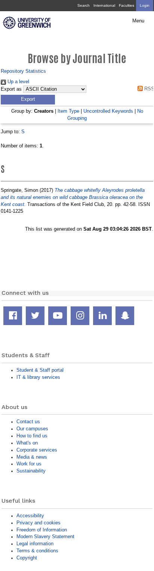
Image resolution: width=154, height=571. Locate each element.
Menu (138, 21)
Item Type (68, 111)
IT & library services (38, 377)
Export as (11, 89)
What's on (27, 443)
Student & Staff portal (40, 370)
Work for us (28, 464)
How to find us (31, 436)
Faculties (126, 5)
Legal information (34, 543)
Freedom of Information (41, 530)
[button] (28, 99)
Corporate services (36, 450)
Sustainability (31, 471)
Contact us (28, 421)
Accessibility (30, 515)
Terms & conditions (37, 550)
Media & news (31, 457)
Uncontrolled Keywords (108, 111)
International (104, 5)
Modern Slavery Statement (45, 536)
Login (145, 5)
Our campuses (32, 428)
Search (83, 5)
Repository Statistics (23, 71)
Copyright (26, 558)
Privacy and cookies (38, 522)
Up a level (17, 81)
